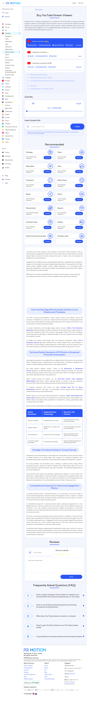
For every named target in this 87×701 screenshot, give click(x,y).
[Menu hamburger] (3, 3)
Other (74, 660)
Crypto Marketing (64, 660)
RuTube (49, 659)
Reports (60, 208)
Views (59, 152)
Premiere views (63, 236)
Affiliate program (28, 679)
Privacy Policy (48, 674)
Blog (45, 672)
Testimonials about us (30, 674)
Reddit (42, 660)
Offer (45, 676)
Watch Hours (62, 180)
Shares (28, 194)
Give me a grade (61, 550)
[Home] (26, 9)
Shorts (59, 194)
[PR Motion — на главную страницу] (12, 3)
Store (4, 148)
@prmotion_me (71, 673)
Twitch (53, 659)
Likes (59, 166)
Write (71, 577)
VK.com (35, 659)
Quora (49, 660)
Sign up (46, 667)
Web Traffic (31, 660)
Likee (65, 659)
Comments (30, 180)
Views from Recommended (36, 236)
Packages (29, 152)
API (45, 670)
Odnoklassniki (70, 659)
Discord (46, 660)
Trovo (57, 660)
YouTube (39, 659)
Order (77, 127)
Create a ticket (69, 683)
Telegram (44, 659)
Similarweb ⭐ (78, 659)
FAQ (25, 676)
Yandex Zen (37, 660)
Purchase (47, 157)
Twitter (62, 659)
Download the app (49, 679)
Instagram (26, 659)
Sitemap (26, 672)
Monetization (31, 208)
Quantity (29, 97)
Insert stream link (32, 120)
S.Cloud (26, 660)
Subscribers (30, 166)
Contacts (26, 670)
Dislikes (60, 222)
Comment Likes (31, 222)
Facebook (57, 659)
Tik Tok (30, 659)
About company (28, 665)
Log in (46, 665)
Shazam (71, 660)
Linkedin (54, 660)
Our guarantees (28, 667)
